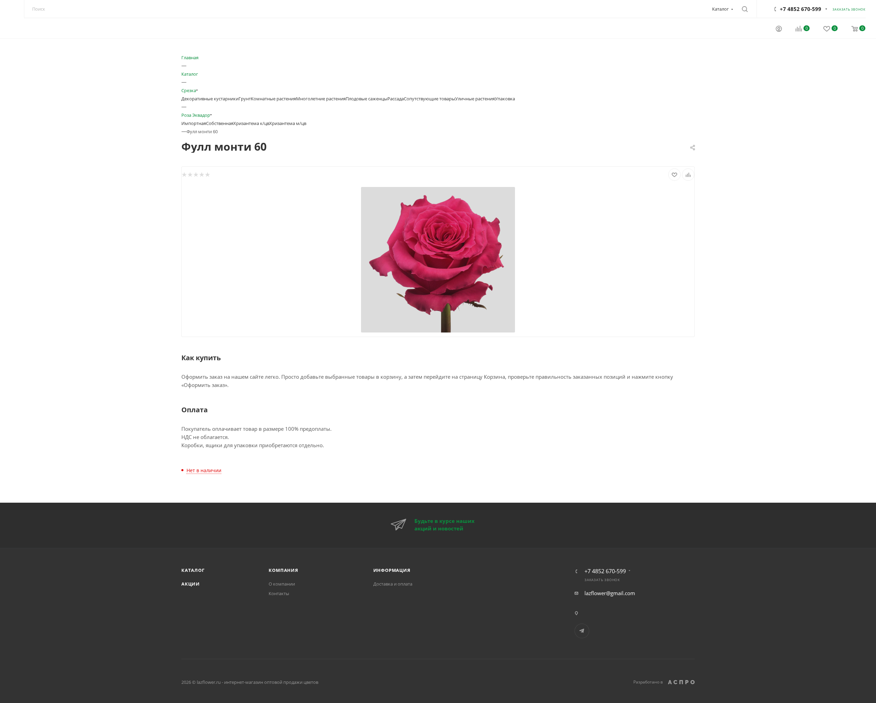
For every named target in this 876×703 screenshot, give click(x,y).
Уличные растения (475, 99)
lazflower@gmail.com (609, 593)
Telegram (582, 631)
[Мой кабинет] (779, 29)
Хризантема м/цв (287, 123)
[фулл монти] (438, 258)
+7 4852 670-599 (800, 8)
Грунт (245, 99)
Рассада (395, 99)
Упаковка (505, 99)
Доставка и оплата (392, 584)
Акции (190, 584)
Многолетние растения (321, 99)
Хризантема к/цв (251, 123)
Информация (392, 570)
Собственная (219, 123)
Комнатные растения (273, 99)
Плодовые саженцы (366, 99)
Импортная (193, 123)
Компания (283, 570)
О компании (282, 584)
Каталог (193, 570)
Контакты (279, 593)
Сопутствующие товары (429, 99)
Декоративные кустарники (210, 99)
